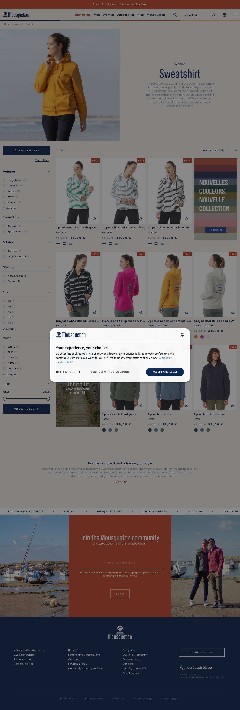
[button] (68, 372)
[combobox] (182, 335)
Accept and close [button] (165, 371)
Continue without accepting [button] (110, 371)
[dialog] (120, 355)
